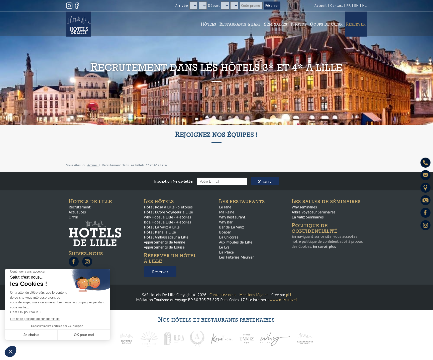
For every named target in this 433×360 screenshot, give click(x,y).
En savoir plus (324, 246)
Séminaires (275, 24)
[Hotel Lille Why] (275, 338)
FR (349, 5)
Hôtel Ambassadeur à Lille (166, 236)
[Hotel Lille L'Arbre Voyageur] (149, 338)
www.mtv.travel (283, 299)
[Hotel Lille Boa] (174, 338)
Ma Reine (226, 211)
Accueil (320, 5)
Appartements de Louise (164, 247)
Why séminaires (304, 206)
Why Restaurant (232, 216)
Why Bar (226, 221)
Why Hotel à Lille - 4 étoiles (167, 216)
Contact (336, 5)
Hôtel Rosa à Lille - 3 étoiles (168, 206)
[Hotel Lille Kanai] (221, 338)
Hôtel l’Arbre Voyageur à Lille (168, 211)
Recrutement (80, 206)
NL (364, 5)
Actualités (77, 211)
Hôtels (208, 24)
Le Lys (224, 247)
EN (356, 5)
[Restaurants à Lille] (305, 338)
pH (288, 294)
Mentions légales (253, 294)
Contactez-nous (222, 294)
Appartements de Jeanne (164, 242)
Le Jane (225, 206)
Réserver (356, 24)
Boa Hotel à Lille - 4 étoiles (167, 221)
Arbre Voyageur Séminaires (314, 211)
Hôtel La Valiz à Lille (162, 226)
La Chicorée (229, 236)
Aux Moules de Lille (235, 242)
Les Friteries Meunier (236, 257)
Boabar (225, 231)
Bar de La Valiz (231, 226)
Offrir (73, 216)
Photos (298, 24)
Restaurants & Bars (240, 24)
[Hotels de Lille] (126, 338)
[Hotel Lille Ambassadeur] (197, 338)
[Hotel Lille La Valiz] (246, 338)
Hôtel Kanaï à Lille (160, 231)
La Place (226, 252)
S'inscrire (265, 181)
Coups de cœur (326, 24)
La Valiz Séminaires (308, 216)
